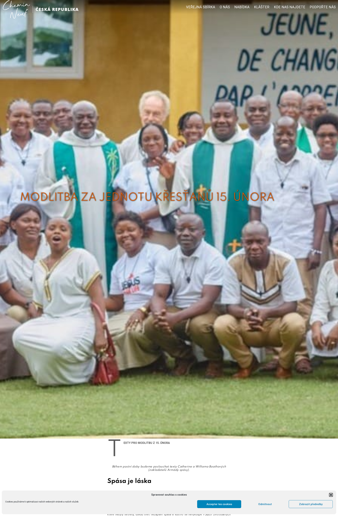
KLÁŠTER (261, 7)
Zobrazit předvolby (311, 504)
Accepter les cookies (219, 504)
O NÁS (225, 7)
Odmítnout (265, 504)
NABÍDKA (241, 7)
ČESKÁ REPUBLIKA (57, 9)
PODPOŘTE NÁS (323, 7)
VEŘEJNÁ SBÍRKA (200, 7)
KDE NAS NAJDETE (289, 7)
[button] (331, 495)
